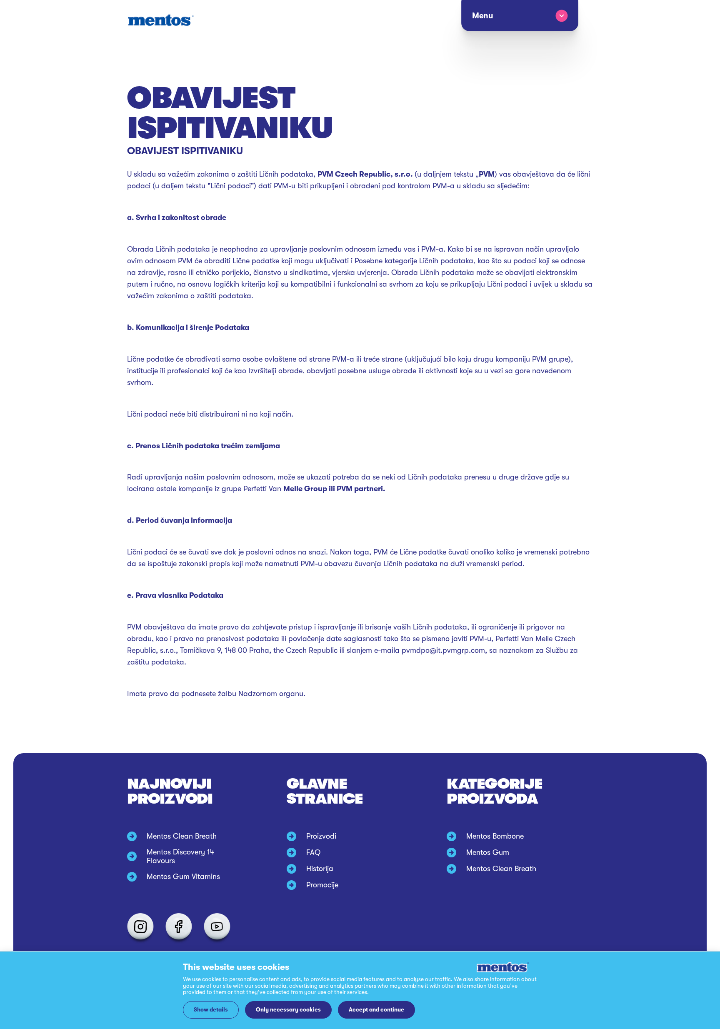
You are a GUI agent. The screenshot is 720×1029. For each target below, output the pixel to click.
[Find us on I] (140, 926)
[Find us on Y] (217, 926)
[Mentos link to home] (160, 20)
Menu (482, 15)
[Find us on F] (178, 926)
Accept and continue (376, 1010)
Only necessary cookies (288, 1010)
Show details (211, 1010)
